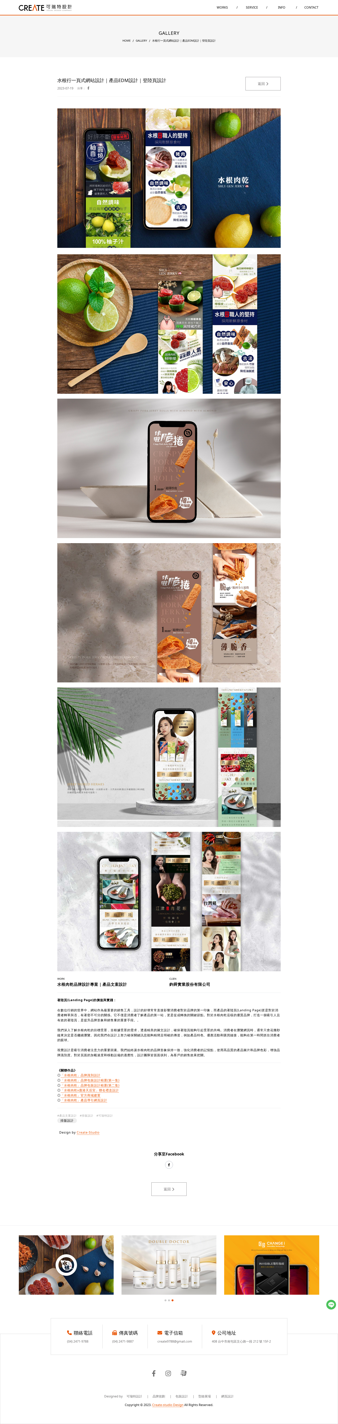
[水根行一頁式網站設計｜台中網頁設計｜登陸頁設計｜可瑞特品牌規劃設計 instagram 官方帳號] (168, 1373)
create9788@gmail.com (174, 1341)
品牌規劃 (162, 1396)
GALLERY (141, 40)
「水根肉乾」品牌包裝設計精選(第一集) (90, 1080)
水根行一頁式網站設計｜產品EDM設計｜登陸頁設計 (184, 40)
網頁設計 (227, 1396)
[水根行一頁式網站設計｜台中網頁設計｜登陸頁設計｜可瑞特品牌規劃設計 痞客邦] (183, 1373)
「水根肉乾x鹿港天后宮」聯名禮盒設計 (90, 1090)
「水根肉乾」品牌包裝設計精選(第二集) (90, 1085)
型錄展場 (207, 1396)
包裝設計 (184, 1396)
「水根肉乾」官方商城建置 (81, 1095)
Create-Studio (88, 1132)
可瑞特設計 (138, 1396)
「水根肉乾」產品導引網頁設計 (84, 1100)
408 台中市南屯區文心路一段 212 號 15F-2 (241, 1341)
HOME (126, 40)
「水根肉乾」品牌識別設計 (81, 1075)
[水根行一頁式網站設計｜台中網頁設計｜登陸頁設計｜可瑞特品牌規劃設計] (45, 7)
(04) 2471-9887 (123, 1341)
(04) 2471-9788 (77, 1341)
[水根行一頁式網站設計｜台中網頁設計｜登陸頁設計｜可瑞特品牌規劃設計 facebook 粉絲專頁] (154, 1373)
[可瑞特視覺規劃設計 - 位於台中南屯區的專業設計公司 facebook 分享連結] (88, 88)
